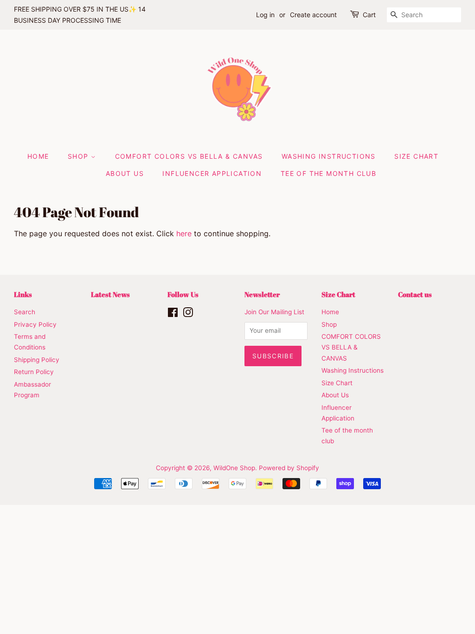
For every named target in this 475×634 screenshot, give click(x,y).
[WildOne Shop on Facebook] (172, 314)
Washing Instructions (329, 156)
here (184, 233)
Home (38, 156)
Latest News (110, 294)
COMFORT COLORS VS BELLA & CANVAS (189, 156)
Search (24, 312)
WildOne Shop (234, 468)
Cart (369, 15)
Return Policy (34, 371)
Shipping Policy (36, 359)
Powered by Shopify (289, 468)
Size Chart (416, 156)
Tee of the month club (328, 173)
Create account (313, 15)
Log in (265, 15)
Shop (79, 156)
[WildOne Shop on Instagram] (188, 314)
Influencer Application (212, 173)
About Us (125, 173)
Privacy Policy (35, 324)
